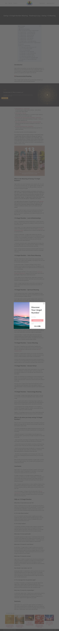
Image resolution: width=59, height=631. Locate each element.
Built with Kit (37, 326)
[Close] (44, 303)
